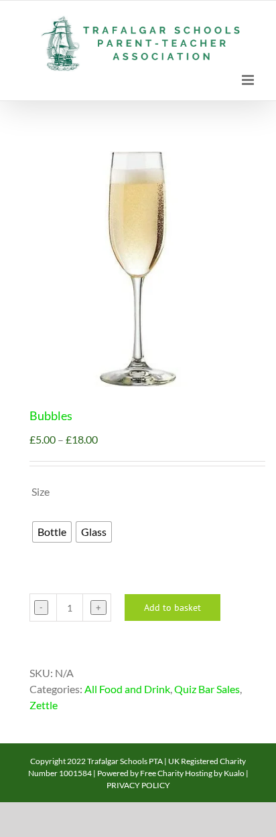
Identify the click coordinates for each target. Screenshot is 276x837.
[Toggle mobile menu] (249, 80)
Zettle (43, 705)
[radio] (52, 532)
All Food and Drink (127, 688)
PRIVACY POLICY (138, 785)
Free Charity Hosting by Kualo (192, 773)
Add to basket (172, 607)
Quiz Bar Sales (207, 688)
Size (40, 491)
